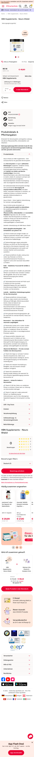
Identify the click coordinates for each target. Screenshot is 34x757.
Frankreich (19, 699)
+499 (24, 33)
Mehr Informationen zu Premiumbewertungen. (14, 482)
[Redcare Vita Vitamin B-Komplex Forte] (26, 561)
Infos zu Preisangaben (10, 62)
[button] (17, 154)
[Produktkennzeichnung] (19, 114)
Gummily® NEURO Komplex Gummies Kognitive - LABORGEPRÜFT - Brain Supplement (22, 504)
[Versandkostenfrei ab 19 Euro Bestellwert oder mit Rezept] (29, 622)
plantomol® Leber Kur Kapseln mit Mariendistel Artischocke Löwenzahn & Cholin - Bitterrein (8, 504)
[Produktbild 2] (18, 57)
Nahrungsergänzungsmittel (9, 23)
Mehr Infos (28, 76)
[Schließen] (32, 742)
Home (3, 13)
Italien (29, 699)
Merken (6, 97)
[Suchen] (20, 6)
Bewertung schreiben (17, 471)
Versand (21, 581)
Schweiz (9, 699)
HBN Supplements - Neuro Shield (7, 569)
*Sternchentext (5, 2)
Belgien (19, 695)
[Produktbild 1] (15, 57)
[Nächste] (20, 547)
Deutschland (9, 695)
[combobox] (8, 89)
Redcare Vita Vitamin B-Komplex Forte (26, 569)
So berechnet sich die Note (17, 453)
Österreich (29, 695)
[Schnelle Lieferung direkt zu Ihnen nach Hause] (26, 602)
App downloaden (16, 752)
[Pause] (17, 547)
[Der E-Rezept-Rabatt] (30, 10)
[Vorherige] (13, 547)
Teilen (5, 102)
